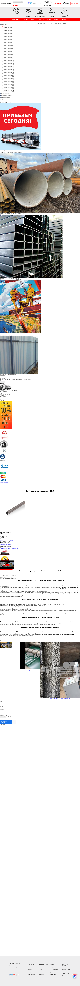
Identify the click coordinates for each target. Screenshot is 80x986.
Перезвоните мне (57, 3)
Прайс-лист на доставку (5, 544)
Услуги (32, 19)
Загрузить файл (3, 715)
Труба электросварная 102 (8, 60)
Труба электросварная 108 (8, 61)
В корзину (2, 540)
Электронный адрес (5, 704)
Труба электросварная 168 (8, 72)
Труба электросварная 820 (8, 85)
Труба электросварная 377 (8, 78)
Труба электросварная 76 (7, 57)
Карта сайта (53, 974)
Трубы (40, 969)
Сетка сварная (42, 967)
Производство (41, 19)
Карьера (30, 969)
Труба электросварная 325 (8, 76)
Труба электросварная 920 (8, 87)
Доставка (56, 19)
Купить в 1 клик (9, 540)
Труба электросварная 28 (7, 37)
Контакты (64, 19)
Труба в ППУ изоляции (6, 99)
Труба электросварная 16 (7, 27)
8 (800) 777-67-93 (37, 3)
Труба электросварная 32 (7, 40)
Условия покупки (4, 482)
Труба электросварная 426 (8, 79)
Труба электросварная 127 (8, 64)
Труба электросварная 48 (7, 49)
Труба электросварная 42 (7, 46)
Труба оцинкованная (5, 97)
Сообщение (2, 709)
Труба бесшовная (5, 93)
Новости (30, 967)
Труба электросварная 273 (8, 75)
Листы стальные (43, 972)
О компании (25, 19)
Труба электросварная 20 (7, 31)
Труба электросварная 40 (7, 45)
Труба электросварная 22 (7, 33)
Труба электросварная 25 (7, 34)
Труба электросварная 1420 (8, 91)
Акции (52, 964)
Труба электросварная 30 (7, 39)
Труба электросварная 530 (8, 81)
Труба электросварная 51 (7, 51)
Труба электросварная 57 (7, 52)
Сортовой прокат (43, 964)
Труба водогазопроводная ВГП (7, 95)
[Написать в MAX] (29, 3)
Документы (31, 972)
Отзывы (49, 19)
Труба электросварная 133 (8, 66)
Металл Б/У (42, 974)
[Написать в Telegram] (31, 3)
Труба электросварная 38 (7, 43)
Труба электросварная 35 (7, 42)
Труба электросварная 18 (7, 28)
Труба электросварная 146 (8, 67)
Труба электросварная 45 (7, 48)
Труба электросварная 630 (8, 82)
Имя (1, 701)
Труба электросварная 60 (7, 54)
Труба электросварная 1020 (8, 88)
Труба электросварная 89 (7, 58)
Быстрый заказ (74, 3)
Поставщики (31, 974)
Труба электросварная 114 (8, 63)
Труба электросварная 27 (7, 36)
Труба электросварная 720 (8, 84)
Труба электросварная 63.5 (8, 55)
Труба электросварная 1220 (8, 90)
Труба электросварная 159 (8, 70)
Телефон (2, 706)
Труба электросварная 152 (8, 69)
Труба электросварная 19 (7, 30)
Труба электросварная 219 (8, 73)
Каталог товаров (15, 19)
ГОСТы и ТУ (31, 977)
